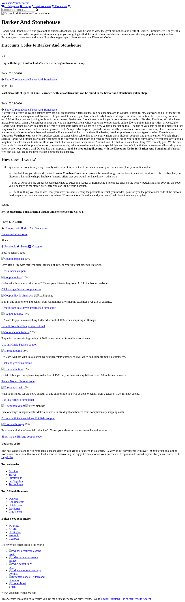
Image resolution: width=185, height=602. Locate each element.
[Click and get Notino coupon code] (11, 277)
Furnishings (15, 477)
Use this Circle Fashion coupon (19, 344)
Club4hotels (15, 511)
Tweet (23, 246)
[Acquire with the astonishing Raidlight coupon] (13, 405)
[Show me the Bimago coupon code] (12, 424)
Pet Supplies (16, 481)
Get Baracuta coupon (13, 271)
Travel (12, 474)
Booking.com (16, 501)
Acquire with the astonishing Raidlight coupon (28, 418)
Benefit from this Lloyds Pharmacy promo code (28, 307)
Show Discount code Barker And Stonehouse (31, 79)
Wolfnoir (14, 535)
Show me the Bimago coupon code (21, 436)
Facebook (9, 246)
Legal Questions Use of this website (121, 598)
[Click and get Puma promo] (11, 350)
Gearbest (14, 538)
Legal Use (7, 457)
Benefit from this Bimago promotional (23, 326)
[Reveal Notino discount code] (12, 369)
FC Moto (14, 525)
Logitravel (14, 508)
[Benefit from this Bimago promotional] (12, 313)
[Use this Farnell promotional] (12, 387)
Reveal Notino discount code (18, 381)
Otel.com (14, 498)
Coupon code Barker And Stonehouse (26, 228)
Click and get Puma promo (16, 362)
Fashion (13, 471)
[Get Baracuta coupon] (12, 258)
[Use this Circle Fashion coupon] (15, 332)
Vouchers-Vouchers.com (15, 3)
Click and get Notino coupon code (21, 289)
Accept (147, 598)
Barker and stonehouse (14, 234)
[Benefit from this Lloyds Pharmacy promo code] (17, 295)
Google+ (36, 246)
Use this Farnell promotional (17, 399)
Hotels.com (15, 505)
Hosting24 (15, 532)
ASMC (13, 528)
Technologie (16, 484)
